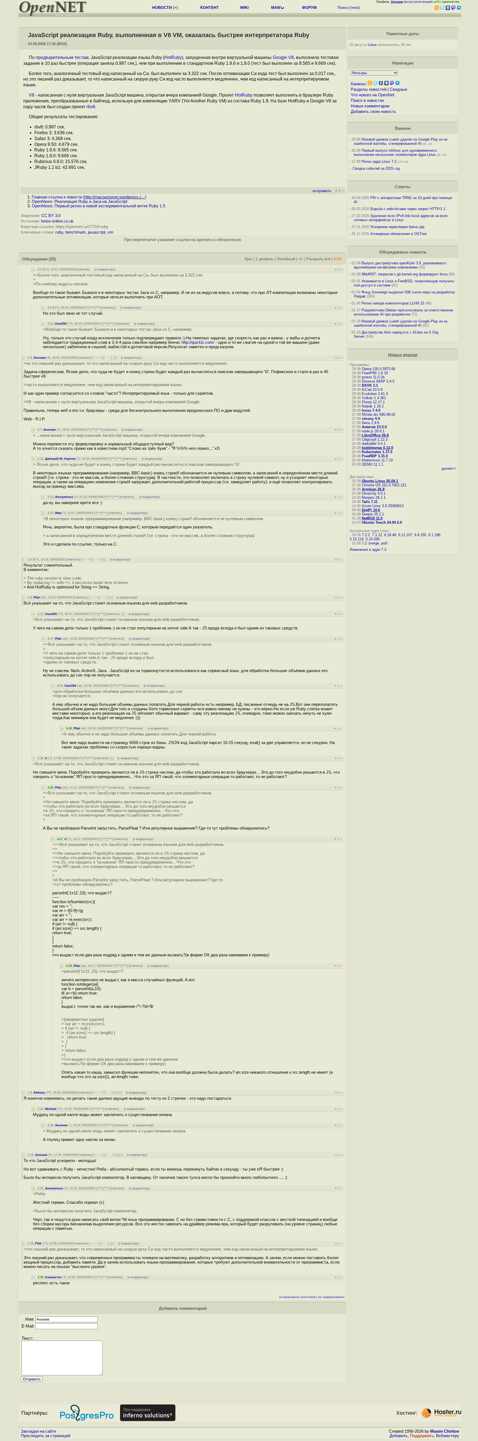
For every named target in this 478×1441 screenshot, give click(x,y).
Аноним (39, 357)
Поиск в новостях (367, 100)
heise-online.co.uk (57, 221)
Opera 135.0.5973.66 (378, 369)
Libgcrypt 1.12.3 (375, 439)
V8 (31, 95)
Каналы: (359, 84)
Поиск (342, 7)
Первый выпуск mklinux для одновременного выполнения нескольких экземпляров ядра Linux (395, 152)
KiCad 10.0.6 (372, 390)
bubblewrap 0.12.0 (377, 448)
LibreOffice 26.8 (375, 435)
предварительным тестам (62, 57)
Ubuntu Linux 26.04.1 (380, 481)
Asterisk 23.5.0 (374, 427)
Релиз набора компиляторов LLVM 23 (393, 303)
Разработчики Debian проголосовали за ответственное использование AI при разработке (403, 312)
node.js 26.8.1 (373, 431)
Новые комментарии (370, 106)
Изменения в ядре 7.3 (368, 550)
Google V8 (283, 57)
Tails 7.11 (370, 502)
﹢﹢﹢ (97, 357)
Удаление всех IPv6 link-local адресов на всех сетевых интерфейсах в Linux (401, 218)
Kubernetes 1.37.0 (377, 452)
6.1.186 (434, 535)
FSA (38, 1243)
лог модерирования (331, 1296)
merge (374, 543)
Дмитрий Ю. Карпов (60, 458)
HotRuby (173, 57)
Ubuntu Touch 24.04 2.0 (382, 522)
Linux (372, 45)
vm (110, 232)
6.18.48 (390, 535)
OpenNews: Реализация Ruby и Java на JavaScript (79, 201)
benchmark (75, 232)
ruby (59, 232)
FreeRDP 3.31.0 (375, 456)
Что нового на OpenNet (372, 95)
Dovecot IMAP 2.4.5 (378, 381)
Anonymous (64, 497)
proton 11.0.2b (373, 377)
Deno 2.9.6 (370, 423)
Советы (403, 187)
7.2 (364, 543)
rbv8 (91, 106)
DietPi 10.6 (371, 510)
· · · (107, 357)
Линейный (286, 259)
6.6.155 (420, 535)
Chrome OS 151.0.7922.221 (384, 485)
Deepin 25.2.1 (373, 514)
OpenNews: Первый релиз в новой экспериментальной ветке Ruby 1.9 (98, 206)
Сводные (398, 89)
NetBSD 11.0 (372, 518)
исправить (322, 191)
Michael (50, 1109)
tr (46, 758)
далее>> (448, 468)
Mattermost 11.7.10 (377, 460)
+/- (300, 259)
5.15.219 (356, 539)
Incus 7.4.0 (371, 410)
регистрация (423, 1)
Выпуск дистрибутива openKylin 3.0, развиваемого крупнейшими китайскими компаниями (400, 265)
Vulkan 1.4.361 (374, 398)
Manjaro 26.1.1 (374, 497)
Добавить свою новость (373, 111)
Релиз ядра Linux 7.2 (379, 161)
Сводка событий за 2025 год (376, 168)
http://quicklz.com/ (197, 342)
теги (354, 7)
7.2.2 (366, 535)
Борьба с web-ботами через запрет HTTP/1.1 (407, 209)
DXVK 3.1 (370, 385)
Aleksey (39, 1092)
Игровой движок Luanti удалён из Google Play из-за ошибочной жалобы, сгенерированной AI (400, 141)
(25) (52, 259)
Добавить (398, 1436)
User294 (60, 323)
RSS (338, 259)
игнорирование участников (297, 1296)
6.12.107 (405, 535)
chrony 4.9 (371, 419)
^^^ (97, 307)
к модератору (105, 269)
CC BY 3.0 (51, 215)
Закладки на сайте (38, 1431)
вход (408, 1)
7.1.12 (377, 535)
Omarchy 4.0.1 (374, 493)
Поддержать (422, 1436)
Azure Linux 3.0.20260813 (383, 506)
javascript (96, 232)
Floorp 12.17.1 (373, 402)
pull (384, 543)
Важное (403, 128)
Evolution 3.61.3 (375, 394)
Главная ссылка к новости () (89, 197)
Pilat (36, 597)
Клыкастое (53, 1277)
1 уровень (264, 259)
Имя (58, 513)
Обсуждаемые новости (402, 252)
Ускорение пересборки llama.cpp (397, 227)
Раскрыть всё (318, 259)
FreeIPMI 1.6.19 (375, 373)
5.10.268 (373, 539)
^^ (91, 307)
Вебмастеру (447, 1436)
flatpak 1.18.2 (373, 406)
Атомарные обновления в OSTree (398, 234)
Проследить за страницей (45, 1436)
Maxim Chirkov (444, 1431)
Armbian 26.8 (373, 489)
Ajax (248, 259)
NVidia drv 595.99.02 (378, 414)
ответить (82, 269)
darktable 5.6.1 (374, 443)
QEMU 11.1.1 (372, 464)
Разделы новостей (368, 89)
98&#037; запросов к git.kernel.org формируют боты (405, 274)
